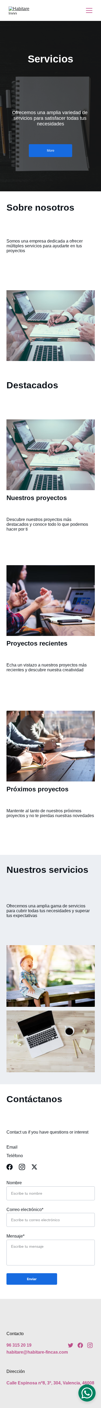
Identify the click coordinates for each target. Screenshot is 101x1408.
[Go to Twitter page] (34, 1167)
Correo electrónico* (24, 1209)
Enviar (32, 1279)
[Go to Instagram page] (24, 1167)
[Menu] (89, 10)
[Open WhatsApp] (87, 1393)
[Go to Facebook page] (12, 1167)
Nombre (14, 1182)
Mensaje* (15, 1236)
